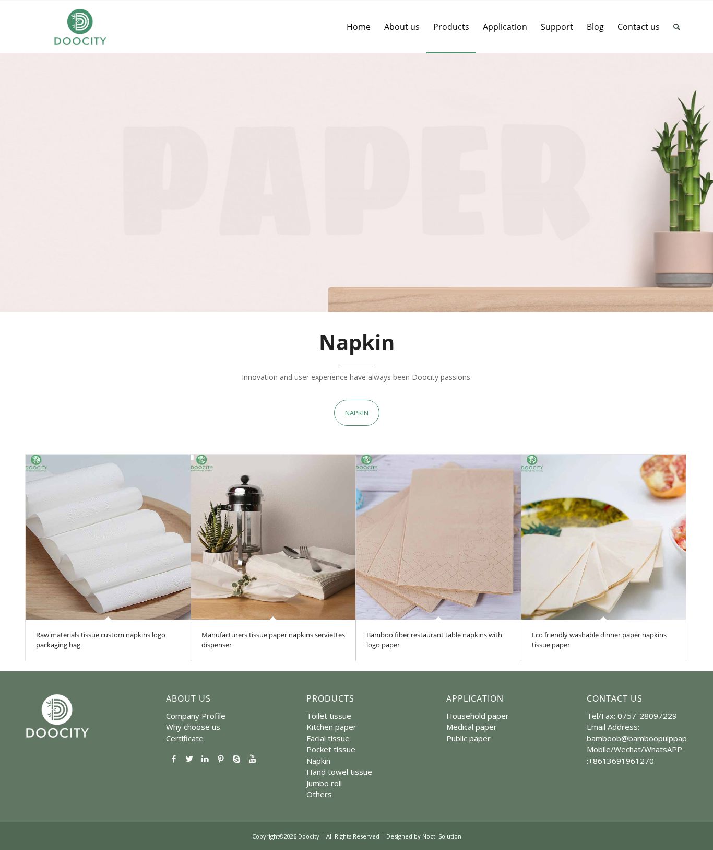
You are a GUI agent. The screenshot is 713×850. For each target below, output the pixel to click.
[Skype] (236, 758)
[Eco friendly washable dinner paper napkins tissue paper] (603, 537)
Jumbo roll (324, 783)
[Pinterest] (221, 758)
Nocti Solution (441, 836)
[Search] (677, 27)
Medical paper (471, 726)
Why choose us (193, 726)
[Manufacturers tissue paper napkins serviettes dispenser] (273, 537)
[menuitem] (358, 27)
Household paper (477, 716)
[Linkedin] (205, 758)
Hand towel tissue (339, 771)
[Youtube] (252, 758)
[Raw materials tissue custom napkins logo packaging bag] (108, 537)
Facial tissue (328, 738)
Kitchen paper (331, 726)
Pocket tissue (330, 749)
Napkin (318, 760)
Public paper (468, 738)
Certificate (185, 738)
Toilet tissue (328, 716)
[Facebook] (174, 758)
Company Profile (195, 716)
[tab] (356, 413)
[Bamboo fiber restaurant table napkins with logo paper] (438, 537)
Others (319, 794)
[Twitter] (189, 758)
